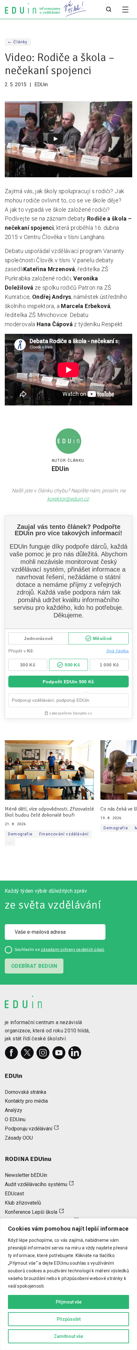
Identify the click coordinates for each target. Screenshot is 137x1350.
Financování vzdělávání (64, 834)
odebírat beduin (34, 966)
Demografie (20, 834)
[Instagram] (43, 1052)
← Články (18, 42)
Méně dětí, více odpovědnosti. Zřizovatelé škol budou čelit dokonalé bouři (49, 812)
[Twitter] (27, 1052)
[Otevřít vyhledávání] (108, 9)
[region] (68, 1284)
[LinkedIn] (75, 1052)
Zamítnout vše (68, 1336)
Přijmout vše (69, 1301)
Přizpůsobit (69, 1319)
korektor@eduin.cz (68, 499)
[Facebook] (11, 1052)
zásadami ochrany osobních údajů (72, 949)
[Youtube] (59, 1052)
